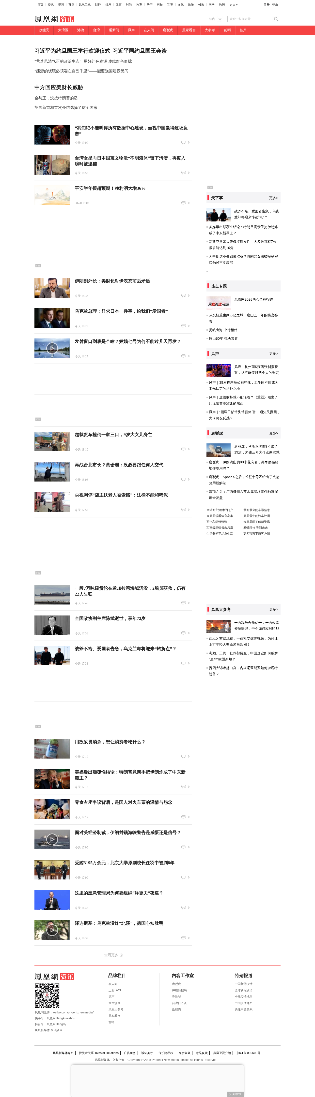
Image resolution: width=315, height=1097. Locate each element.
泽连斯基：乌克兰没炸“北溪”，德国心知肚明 (119, 923)
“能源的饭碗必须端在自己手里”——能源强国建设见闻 (81, 71)
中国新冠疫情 (243, 984)
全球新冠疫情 (243, 990)
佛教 (201, 4)
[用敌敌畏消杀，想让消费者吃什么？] (52, 749)
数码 (222, 4)
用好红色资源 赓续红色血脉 (108, 61)
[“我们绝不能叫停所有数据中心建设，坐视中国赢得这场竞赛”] (52, 135)
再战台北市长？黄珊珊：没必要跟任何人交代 (119, 464)
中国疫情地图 (243, 1003)
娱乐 (108, 4)
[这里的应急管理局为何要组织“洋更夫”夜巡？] (52, 900)
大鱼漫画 (114, 1003)
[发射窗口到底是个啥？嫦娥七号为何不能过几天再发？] (52, 348)
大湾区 (63, 30)
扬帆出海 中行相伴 (223, 330)
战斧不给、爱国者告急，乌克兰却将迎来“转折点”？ (126, 648)
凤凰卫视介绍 (222, 1053)
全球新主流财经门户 (219, 510)
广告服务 (130, 1053)
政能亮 (44, 30)
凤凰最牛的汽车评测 (256, 516)
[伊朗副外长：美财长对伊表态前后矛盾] (52, 288)
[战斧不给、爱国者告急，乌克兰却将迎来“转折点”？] (52, 655)
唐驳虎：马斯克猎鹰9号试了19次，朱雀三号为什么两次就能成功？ (257, 452)
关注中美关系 (243, 1009)
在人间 (149, 30)
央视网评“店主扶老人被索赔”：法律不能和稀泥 (121, 495)
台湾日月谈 (179, 1003)
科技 (160, 4)
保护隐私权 (165, 1053)
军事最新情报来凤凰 (219, 527)
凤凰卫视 (85, 4)
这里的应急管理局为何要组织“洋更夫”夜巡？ (119, 893)
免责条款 (184, 1053)
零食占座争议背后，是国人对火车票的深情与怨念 (123, 802)
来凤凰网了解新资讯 (256, 522)
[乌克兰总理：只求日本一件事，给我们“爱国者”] (52, 318)
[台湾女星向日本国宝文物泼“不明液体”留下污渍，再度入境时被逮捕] (52, 165)
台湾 (96, 30)
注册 (267, 4)
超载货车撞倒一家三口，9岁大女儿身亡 (113, 434)
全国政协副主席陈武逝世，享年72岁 (110, 618)
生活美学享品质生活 (219, 533)
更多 (233, 5)
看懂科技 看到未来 (255, 527)
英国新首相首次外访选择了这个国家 (65, 107)
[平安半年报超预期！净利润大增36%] (52, 195)
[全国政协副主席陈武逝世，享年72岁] (52, 625)
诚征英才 (147, 1053)
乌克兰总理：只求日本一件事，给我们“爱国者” (121, 311)
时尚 (129, 4)
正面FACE (115, 990)
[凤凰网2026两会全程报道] (218, 303)
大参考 (210, 30)
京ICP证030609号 (248, 1053)
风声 (131, 30)
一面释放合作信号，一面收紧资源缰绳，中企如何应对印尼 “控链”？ (256, 628)
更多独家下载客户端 (256, 533)
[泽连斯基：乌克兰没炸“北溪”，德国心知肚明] (52, 930)
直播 (71, 4)
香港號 (176, 996)
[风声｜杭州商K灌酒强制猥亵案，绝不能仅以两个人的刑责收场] (218, 370)
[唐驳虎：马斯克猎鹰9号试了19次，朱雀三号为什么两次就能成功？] (218, 450)
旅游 (191, 4)
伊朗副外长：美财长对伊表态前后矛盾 (112, 280)
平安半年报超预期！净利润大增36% (110, 188)
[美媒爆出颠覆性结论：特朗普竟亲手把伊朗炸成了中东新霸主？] (52, 779)
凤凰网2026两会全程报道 (253, 299)
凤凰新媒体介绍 (63, 1053)
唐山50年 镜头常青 (223, 338)
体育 (119, 4)
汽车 (139, 4)
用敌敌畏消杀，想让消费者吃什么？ (110, 741)
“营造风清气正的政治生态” (57, 61)
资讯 (51, 4)
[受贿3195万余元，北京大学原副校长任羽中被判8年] (52, 869)
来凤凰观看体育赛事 (219, 516)
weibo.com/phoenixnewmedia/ (73, 1012)
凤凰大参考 (116, 1009)
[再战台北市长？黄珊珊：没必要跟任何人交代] (52, 472)
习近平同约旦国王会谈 (140, 51)
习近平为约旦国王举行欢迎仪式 (72, 51)
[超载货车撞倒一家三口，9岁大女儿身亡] (52, 441)
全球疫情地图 (243, 996)
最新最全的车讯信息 (256, 510)
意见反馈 (202, 1053)
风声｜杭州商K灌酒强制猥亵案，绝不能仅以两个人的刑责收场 (256, 372)
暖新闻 (114, 30)
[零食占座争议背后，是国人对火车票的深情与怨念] (52, 809)
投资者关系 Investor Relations (99, 1053)
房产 (150, 4)
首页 (40, 4)
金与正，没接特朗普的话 (56, 98)
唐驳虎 (168, 30)
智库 (243, 30)
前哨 (227, 30)
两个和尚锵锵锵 (216, 522)
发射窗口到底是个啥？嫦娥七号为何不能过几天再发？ (128, 341)
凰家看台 (189, 30)
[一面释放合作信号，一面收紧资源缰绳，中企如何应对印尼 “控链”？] (218, 626)
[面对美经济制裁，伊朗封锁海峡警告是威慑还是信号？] (52, 839)
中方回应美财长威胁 (58, 87)
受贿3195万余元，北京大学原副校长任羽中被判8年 (124, 862)
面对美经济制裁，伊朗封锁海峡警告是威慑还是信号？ (128, 832)
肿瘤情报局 (179, 990)
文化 (181, 4)
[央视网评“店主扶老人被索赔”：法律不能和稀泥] (52, 502)
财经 (98, 4)
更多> (273, 198)
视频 (61, 4)
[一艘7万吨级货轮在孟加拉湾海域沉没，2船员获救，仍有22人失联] (52, 595)
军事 (170, 4)
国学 (212, 4)
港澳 (80, 30)
